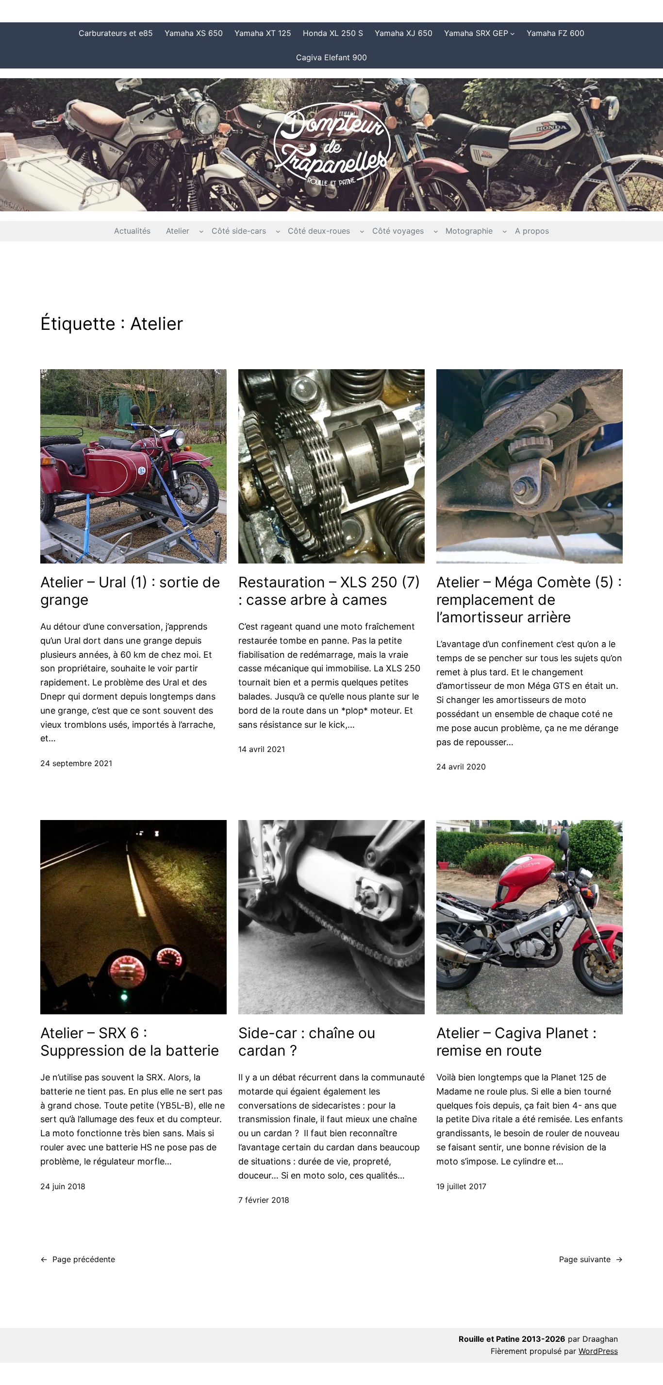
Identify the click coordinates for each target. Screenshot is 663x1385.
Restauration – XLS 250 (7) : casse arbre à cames (329, 590)
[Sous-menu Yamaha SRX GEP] (512, 33)
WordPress (598, 1351)
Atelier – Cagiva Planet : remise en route (516, 1041)
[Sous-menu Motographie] (504, 231)
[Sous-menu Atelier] (201, 231)
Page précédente (77, 1259)
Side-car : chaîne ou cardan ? (306, 1041)
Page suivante (591, 1259)
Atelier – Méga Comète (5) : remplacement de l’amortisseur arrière (529, 599)
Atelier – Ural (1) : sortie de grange (130, 590)
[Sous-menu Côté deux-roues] (362, 231)
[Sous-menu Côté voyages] (435, 231)
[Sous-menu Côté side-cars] (278, 231)
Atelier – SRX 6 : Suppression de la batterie (129, 1041)
